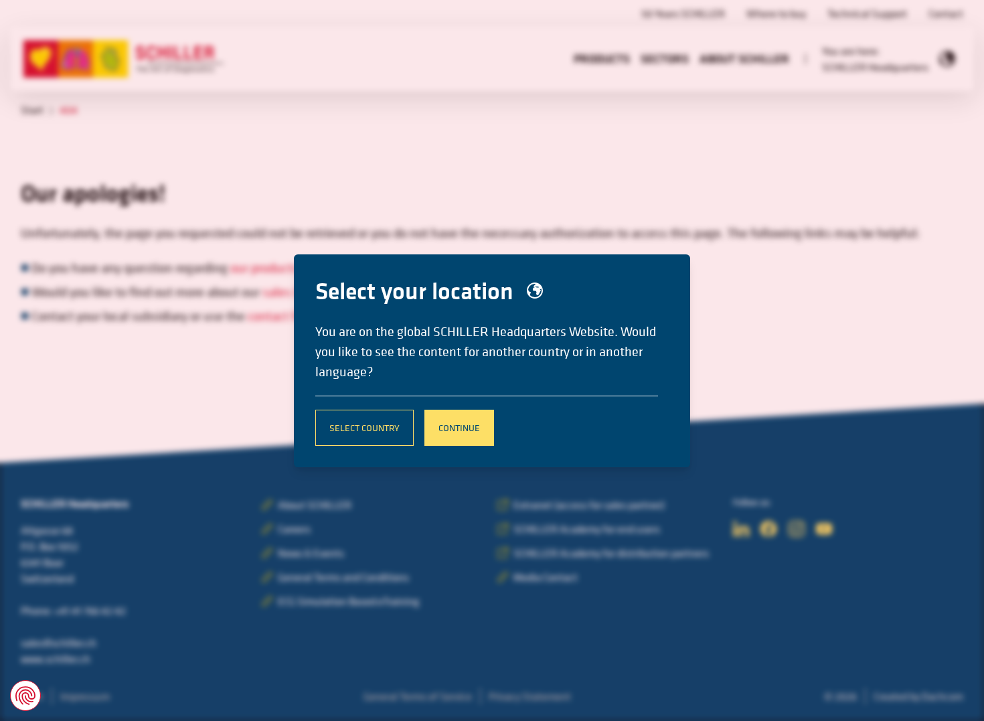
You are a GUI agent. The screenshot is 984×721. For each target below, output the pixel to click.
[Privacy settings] (25, 695)
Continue (459, 427)
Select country (364, 427)
